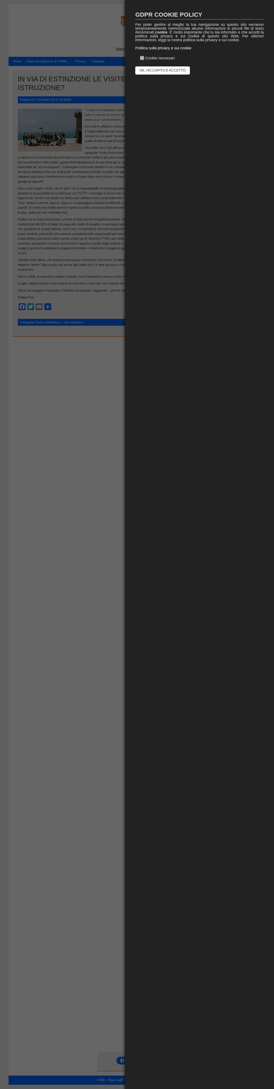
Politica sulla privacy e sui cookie (163, 48)
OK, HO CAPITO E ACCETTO (163, 70)
